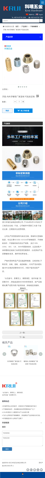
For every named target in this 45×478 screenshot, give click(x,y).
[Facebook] (27, 469)
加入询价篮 (25, 111)
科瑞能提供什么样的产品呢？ (13, 418)
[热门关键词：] (41, 20)
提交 (7, 449)
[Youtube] (41, 469)
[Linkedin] (34, 469)
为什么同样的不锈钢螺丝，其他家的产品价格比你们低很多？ (23, 415)
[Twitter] (38, 469)
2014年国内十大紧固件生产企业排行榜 (16, 412)
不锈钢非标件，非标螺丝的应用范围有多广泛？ (19, 409)
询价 (7, 111)
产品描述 (7, 123)
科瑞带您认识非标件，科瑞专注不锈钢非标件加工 (20, 406)
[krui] (22, 8)
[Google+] (31, 469)
